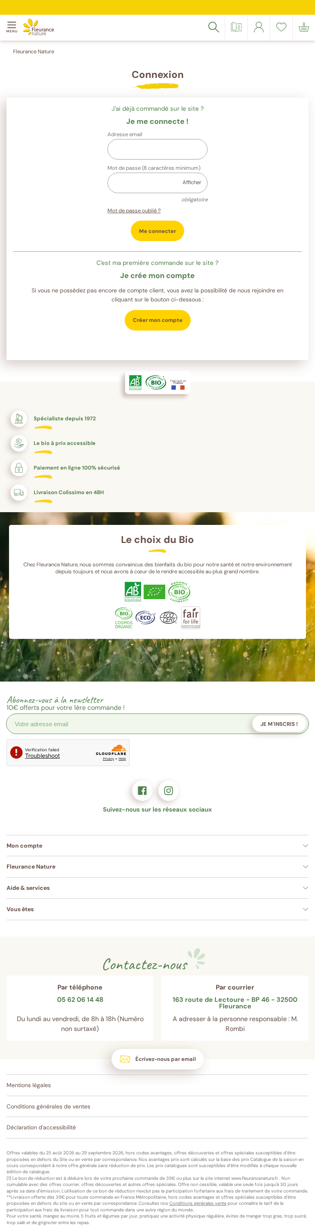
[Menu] (13, 27)
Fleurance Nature (33, 51)
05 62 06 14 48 (80, 1000)
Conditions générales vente (197, 1203)
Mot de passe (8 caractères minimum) (154, 168)
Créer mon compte (158, 320)
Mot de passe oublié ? (134, 210)
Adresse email (124, 134)
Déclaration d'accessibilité (41, 1127)
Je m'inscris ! (279, 724)
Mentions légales (29, 1085)
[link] (259, 27)
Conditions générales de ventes (48, 1106)
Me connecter (157, 231)
